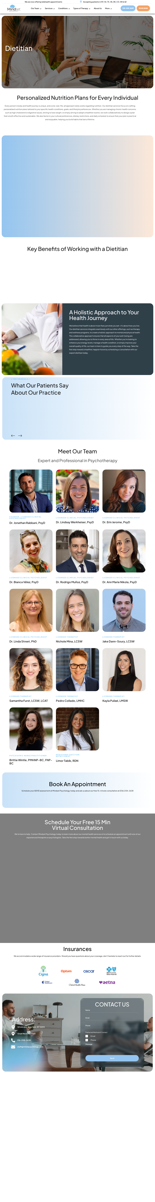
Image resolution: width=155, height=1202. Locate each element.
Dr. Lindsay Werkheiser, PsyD (75, 522)
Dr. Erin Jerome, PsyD (116, 522)
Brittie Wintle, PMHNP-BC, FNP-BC (30, 761)
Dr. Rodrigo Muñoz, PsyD (72, 582)
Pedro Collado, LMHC (70, 700)
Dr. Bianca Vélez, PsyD (23, 582)
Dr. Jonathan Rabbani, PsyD (27, 522)
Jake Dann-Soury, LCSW (118, 641)
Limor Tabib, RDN (67, 760)
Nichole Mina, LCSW (69, 641)
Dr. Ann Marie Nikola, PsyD (119, 582)
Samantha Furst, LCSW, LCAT (28, 700)
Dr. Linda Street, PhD (23, 641)
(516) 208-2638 (126, 791)
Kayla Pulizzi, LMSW (115, 700)
